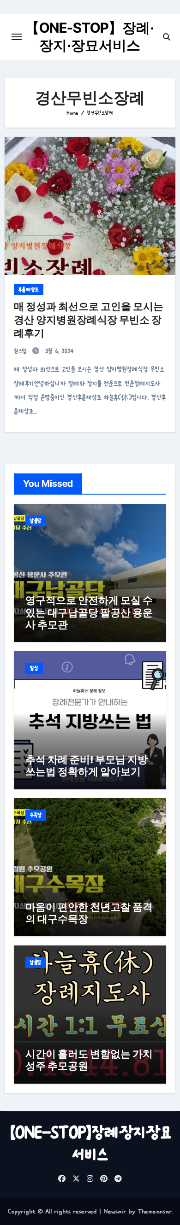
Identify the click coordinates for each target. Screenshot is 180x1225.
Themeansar (155, 1211)
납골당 (36, 521)
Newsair (114, 1211)
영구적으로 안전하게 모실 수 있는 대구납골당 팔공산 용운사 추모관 (89, 612)
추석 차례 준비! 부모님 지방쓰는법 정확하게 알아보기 (86, 765)
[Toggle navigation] (16, 36)
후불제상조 (28, 289)
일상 (34, 668)
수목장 (36, 815)
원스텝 (22, 351)
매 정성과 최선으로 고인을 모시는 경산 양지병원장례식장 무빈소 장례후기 (88, 319)
